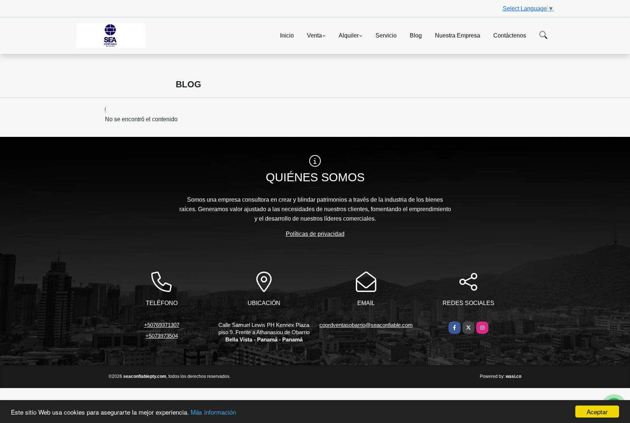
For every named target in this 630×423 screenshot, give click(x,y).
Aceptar (597, 411)
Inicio (287, 35)
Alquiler (349, 35)
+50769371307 (161, 325)
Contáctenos (509, 35)
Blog (416, 35)
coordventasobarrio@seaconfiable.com (366, 325)
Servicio (386, 35)
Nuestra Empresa (457, 35)
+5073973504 (161, 336)
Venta (314, 35)
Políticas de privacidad (315, 234)
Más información (213, 411)
